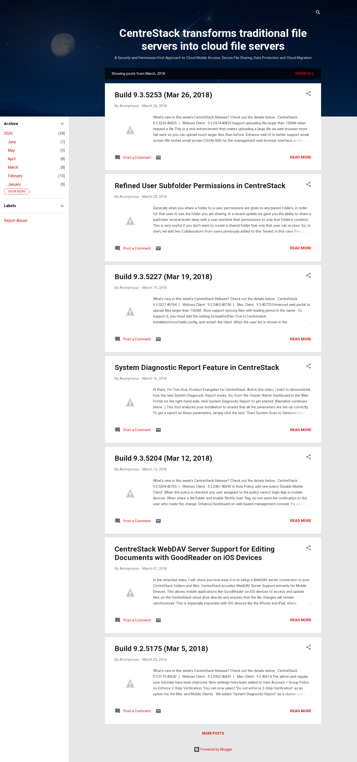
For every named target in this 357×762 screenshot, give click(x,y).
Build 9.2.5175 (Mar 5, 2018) (161, 648)
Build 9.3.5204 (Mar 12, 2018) (163, 458)
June (12, 142)
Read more (300, 157)
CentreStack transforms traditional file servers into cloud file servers (213, 39)
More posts (213, 733)
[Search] (318, 13)
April (12, 159)
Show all (304, 73)
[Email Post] (158, 159)
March (13, 167)
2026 (8, 133)
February (15, 176)
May (11, 150)
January (14, 184)
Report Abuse (15, 220)
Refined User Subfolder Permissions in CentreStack (200, 185)
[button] (308, 94)
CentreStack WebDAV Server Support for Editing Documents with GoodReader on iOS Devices (195, 553)
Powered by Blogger (216, 749)
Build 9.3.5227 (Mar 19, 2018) (163, 276)
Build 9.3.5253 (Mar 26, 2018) (163, 95)
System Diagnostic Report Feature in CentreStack (197, 367)
